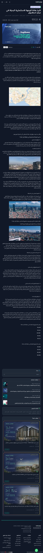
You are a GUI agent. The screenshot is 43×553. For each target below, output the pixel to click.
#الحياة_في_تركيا (19, 411)
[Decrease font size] (4, 47)
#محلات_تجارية (12, 411)
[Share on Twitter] (33, 47)
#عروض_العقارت (22, 15)
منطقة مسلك (18, 537)
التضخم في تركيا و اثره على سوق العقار (32, 397)
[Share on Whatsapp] (31, 47)
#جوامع (38, 411)
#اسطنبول (28, 15)
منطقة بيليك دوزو (18, 543)
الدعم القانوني (8, 545)
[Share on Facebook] (35, 47)
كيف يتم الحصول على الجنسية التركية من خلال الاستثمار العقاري (27, 403)
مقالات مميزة (38, 539)
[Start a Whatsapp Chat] (36, 550)
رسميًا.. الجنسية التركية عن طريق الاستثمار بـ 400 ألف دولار (28, 385)
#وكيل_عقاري (7, 411)
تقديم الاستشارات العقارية (6, 547)
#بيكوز (30, 413)
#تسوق (24, 411)
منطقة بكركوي (18, 539)
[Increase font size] (7, 47)
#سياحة (38, 413)
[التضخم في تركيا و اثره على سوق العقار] (21, 396)
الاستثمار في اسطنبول (37, 543)
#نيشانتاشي (34, 413)
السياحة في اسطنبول (37, 545)
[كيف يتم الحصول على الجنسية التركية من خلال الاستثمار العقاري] (5, 402)
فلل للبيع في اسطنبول (27, 539)
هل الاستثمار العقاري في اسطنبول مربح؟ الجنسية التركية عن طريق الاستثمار (25, 391)
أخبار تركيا (39, 537)
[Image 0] (21, 472)
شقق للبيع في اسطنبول (27, 537)
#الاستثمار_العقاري (8, 15)
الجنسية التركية (38, 541)
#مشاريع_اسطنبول (15, 15)
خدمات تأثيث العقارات (7, 540)
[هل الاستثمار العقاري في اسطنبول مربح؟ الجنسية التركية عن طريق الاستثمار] (5, 390)
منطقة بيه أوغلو (18, 541)
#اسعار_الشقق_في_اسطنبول (35, 15)
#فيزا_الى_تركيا (29, 411)
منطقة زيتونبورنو (18, 545)
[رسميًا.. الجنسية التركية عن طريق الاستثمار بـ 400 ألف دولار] (5, 384)
